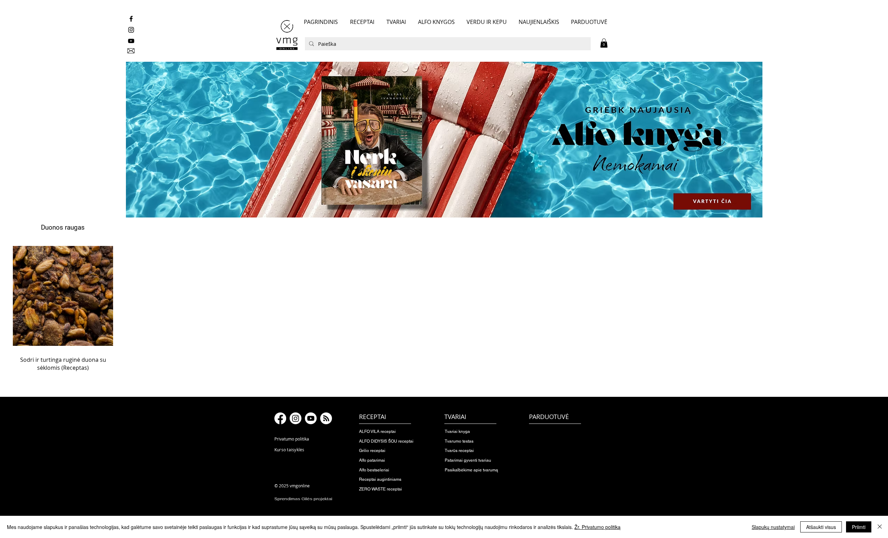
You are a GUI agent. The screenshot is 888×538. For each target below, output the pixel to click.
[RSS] (326, 418)
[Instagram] (295, 418)
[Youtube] (311, 418)
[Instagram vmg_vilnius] (131, 30)
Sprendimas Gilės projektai (303, 499)
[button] (604, 43)
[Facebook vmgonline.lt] (131, 19)
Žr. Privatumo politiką (597, 526)
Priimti (858, 526)
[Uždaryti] (880, 526)
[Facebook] (280, 418)
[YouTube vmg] (131, 41)
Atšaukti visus (821, 526)
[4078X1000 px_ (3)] (444, 140)
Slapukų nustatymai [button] (773, 526)
